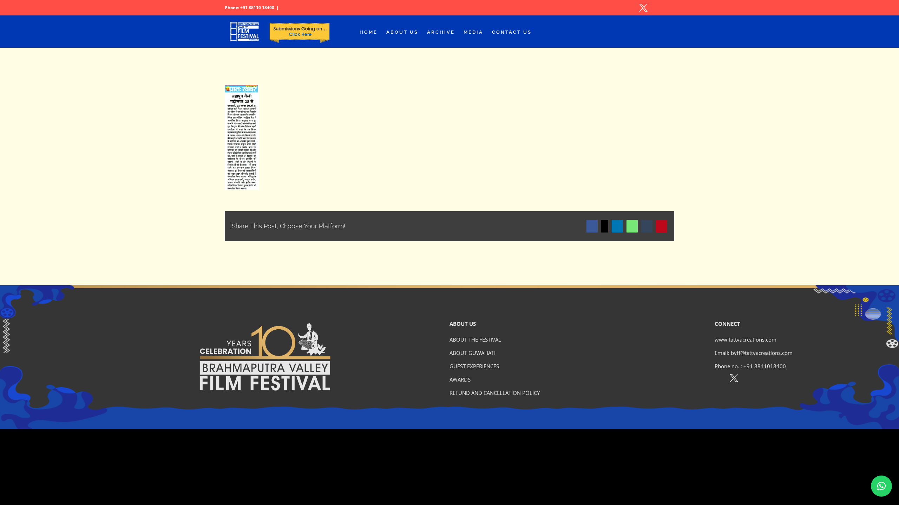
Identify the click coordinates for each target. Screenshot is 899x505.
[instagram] (749, 379)
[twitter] (734, 379)
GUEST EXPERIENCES (474, 366)
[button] (881, 486)
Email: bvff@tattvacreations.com (754, 352)
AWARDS (460, 379)
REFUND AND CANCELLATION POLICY (495, 392)
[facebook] (719, 379)
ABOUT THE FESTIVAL (475, 339)
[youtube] (764, 379)
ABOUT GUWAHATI (473, 352)
